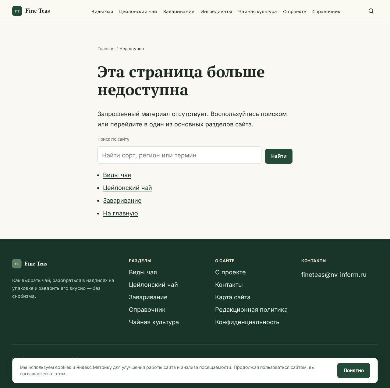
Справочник (326, 11)
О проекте (294, 11)
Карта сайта (232, 297)
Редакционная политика (251, 309)
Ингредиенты (216, 11)
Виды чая (102, 11)
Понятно (354, 370)
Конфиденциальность (247, 322)
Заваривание (178, 11)
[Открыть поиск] (371, 11)
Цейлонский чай (138, 11)
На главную (120, 213)
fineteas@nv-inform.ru (334, 274)
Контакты (229, 284)
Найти (279, 156)
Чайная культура (257, 11)
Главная (106, 48)
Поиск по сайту (113, 139)
